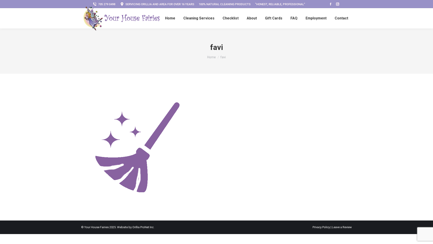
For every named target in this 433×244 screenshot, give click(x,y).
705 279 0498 (106, 4)
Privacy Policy (322, 227)
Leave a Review (342, 227)
